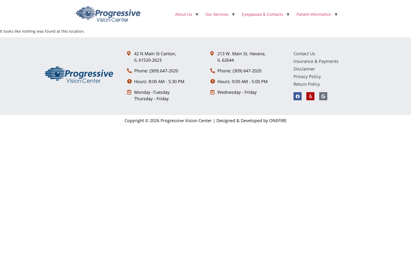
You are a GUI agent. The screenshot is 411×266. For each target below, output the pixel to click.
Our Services (217, 14)
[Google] (323, 96)
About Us (183, 14)
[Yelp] (310, 96)
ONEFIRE (278, 120)
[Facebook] (298, 96)
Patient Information (314, 14)
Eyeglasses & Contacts (262, 14)
